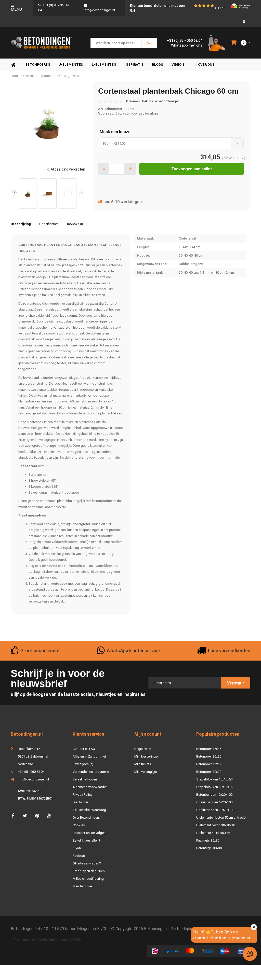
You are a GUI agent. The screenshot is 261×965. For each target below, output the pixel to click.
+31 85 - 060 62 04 (31, 772)
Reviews (75, 224)
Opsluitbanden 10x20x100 (215, 810)
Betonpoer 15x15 (208, 749)
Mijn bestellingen (146, 756)
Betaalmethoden (85, 779)
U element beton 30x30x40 (215, 825)
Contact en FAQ (84, 749)
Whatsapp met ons (186, 45)
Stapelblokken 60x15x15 (214, 787)
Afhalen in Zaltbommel (89, 756)
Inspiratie (134, 64)
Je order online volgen (89, 833)
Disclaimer (80, 802)
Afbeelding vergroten (68, 169)
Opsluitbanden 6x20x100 (214, 802)
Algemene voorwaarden (90, 787)
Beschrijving (21, 224)
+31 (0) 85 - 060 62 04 (184, 40)
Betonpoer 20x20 (208, 756)
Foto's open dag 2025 (89, 871)
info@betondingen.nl (33, 779)
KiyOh (102, 928)
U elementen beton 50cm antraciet (221, 817)
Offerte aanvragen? (87, 863)
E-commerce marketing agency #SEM (47, 940)
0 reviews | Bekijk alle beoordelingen (152, 101)
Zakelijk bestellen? (86, 840)
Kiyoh (77, 848)
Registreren (142, 749)
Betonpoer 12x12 (208, 764)
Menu (16, 9)
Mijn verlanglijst (145, 772)
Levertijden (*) (83, 764)
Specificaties (49, 224)
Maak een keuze (115, 131)
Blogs (157, 64)
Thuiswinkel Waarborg (89, 810)
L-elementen (104, 64)
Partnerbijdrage (184, 928)
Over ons (206, 64)
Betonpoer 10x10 (208, 772)
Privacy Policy (82, 794)
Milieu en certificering (88, 878)
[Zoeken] (149, 43)
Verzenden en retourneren (91, 772)
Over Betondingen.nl (87, 817)
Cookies (79, 825)
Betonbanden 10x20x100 (214, 794)
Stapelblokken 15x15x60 (214, 779)
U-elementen (71, 64)
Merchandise (82, 886)
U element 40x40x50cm (213, 833)
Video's (178, 64)
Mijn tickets (142, 764)
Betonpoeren (37, 64)
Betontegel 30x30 (209, 848)
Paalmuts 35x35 (207, 840)
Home (13, 65)
